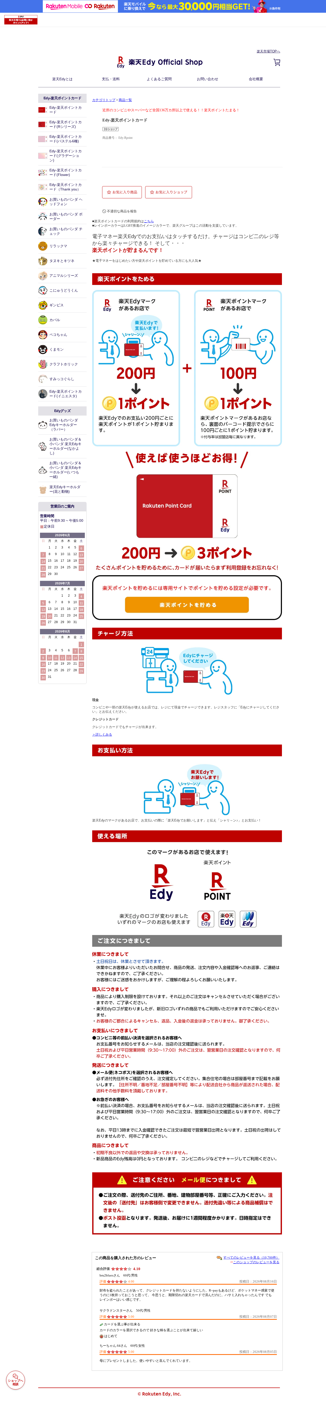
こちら (149, 221)
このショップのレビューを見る (256, 1262)
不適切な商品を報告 (122, 211)
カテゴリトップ (103, 100)
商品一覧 (125, 100)
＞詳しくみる (102, 734)
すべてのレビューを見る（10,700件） (251, 1257)
